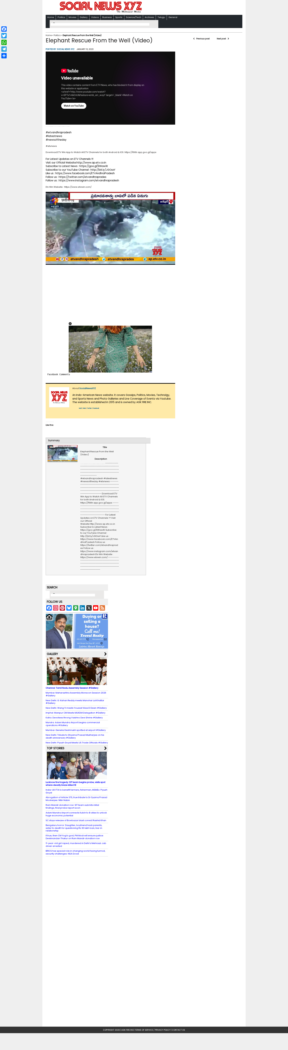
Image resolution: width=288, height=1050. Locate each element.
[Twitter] (4, 35)
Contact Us (178, 1029)
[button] (70, 323)
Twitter (89, 408)
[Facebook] (4, 29)
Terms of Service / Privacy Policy (152, 1029)
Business (107, 17)
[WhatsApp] (4, 42)
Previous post (203, 38)
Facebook (96, 408)
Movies (72, 17)
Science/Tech (133, 17)
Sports (118, 17)
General (172, 17)
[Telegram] (4, 49)
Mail (80, 408)
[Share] (4, 55)
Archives (149, 17)
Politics (61, 17)
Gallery (84, 17)
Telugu (161, 17)
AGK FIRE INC (127, 1029)
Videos (95, 17)
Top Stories (55, 748)
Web (84, 408)
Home (50, 17)
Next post (221, 38)
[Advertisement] (187, 8)
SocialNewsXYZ (87, 388)
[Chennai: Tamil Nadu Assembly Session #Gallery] (77, 683)
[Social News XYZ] (101, 12)
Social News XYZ (65, 49)
